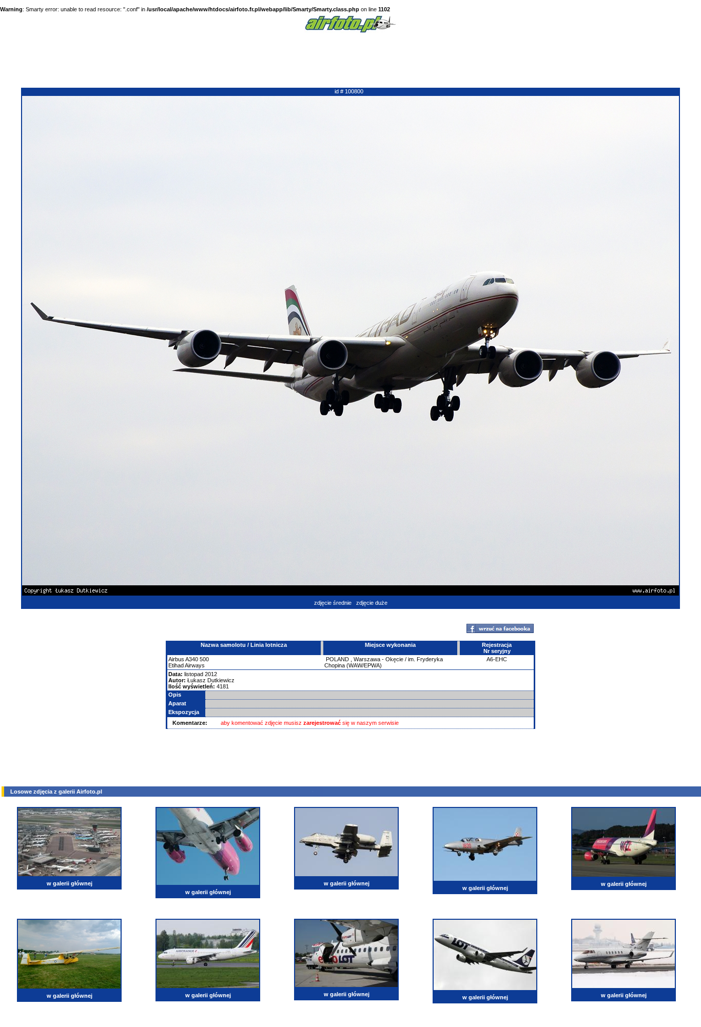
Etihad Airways (186, 665)
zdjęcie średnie (333, 603)
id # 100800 (349, 91)
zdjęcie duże (371, 603)
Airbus (176, 659)
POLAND (337, 659)
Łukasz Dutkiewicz (211, 680)
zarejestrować (322, 723)
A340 (191, 659)
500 (204, 659)
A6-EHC (496, 659)
